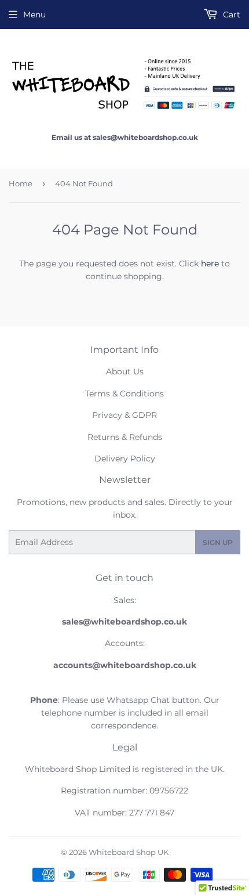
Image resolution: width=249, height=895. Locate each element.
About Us (125, 371)
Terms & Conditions (124, 393)
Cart (230, 14)
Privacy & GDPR (124, 415)
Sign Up (218, 542)
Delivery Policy (124, 458)
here (210, 263)
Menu (34, 14)
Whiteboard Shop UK (129, 852)
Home (20, 183)
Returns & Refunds (124, 437)
